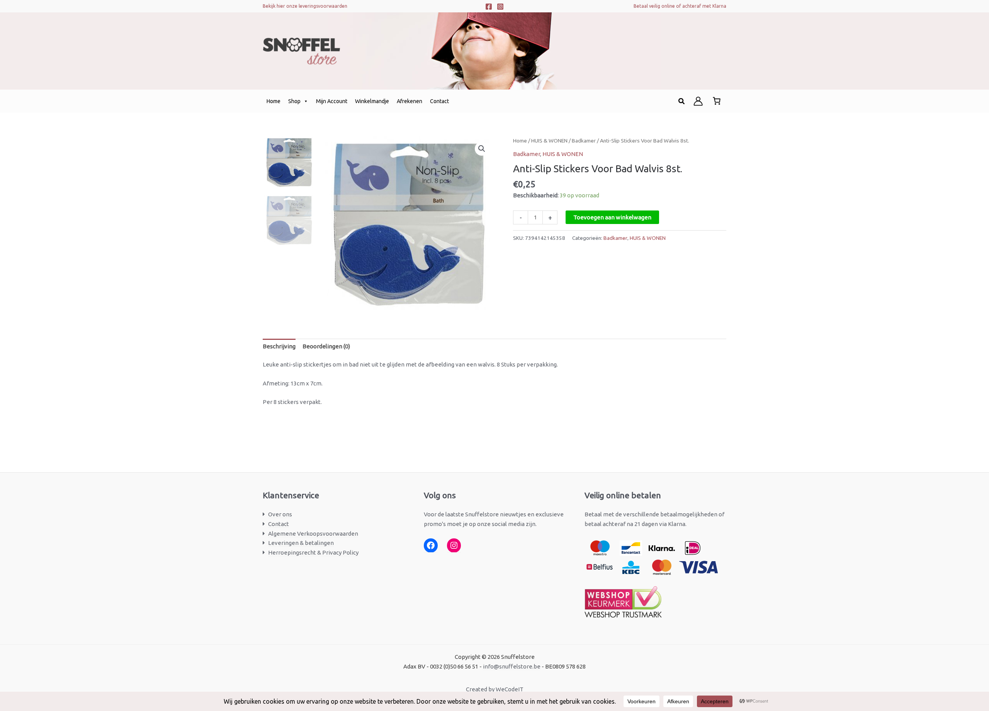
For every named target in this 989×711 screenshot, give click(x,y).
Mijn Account (331, 101)
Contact (439, 101)
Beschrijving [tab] (279, 346)
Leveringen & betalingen (301, 543)
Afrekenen (409, 101)
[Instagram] (500, 6)
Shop (294, 101)
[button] (681, 101)
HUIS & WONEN (549, 140)
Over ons (280, 514)
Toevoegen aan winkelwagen (612, 217)
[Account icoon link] (698, 101)
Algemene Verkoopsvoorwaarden (313, 533)
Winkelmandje (372, 101)
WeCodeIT (509, 689)
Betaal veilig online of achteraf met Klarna (680, 5)
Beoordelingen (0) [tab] (326, 346)
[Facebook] (488, 6)
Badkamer (584, 140)
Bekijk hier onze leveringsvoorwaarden (305, 5)
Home (273, 101)
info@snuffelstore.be (511, 666)
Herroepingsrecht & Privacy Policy (313, 552)
